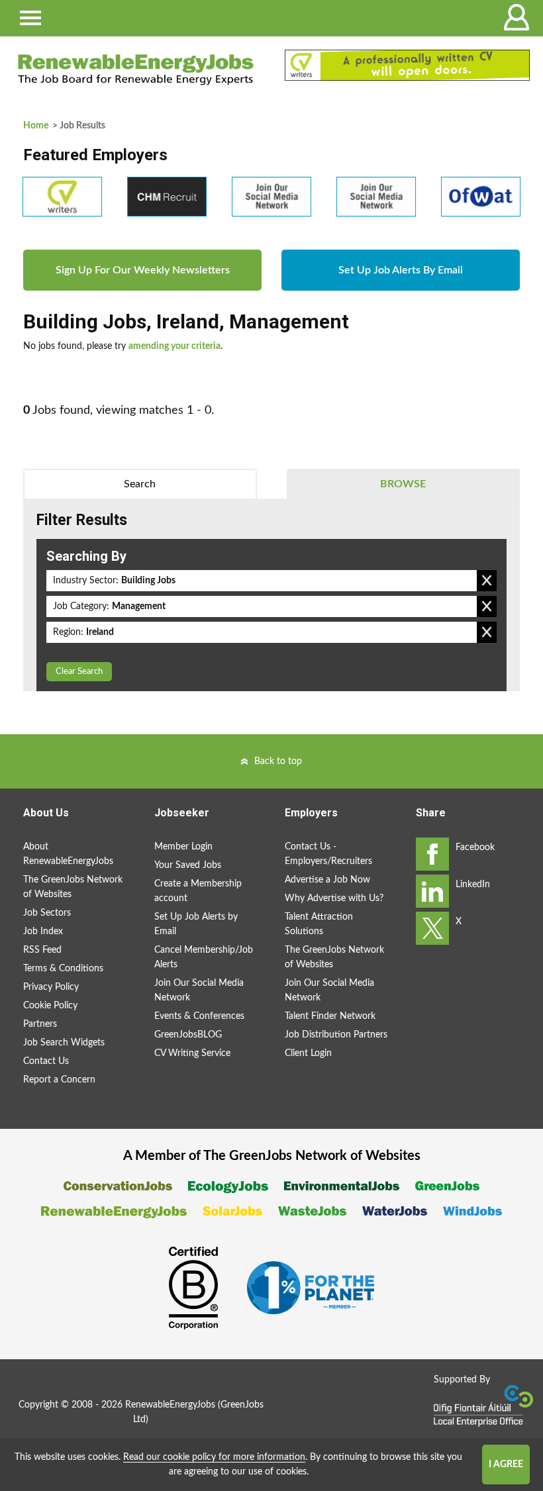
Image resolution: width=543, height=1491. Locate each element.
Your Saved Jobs (187, 865)
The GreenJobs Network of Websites (73, 887)
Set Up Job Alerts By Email (400, 270)
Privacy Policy (51, 987)
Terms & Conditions (63, 968)
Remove (487, 580)
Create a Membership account (198, 891)
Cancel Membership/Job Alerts (203, 957)
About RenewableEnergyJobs (68, 854)
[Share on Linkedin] (432, 891)
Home (35, 125)
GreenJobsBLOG (188, 1034)
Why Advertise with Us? (334, 898)
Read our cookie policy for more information (214, 1457)
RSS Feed (42, 950)
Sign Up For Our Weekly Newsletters (143, 270)
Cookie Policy (50, 1005)
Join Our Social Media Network (199, 990)
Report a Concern (59, 1079)
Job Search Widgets (64, 1042)
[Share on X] (432, 928)
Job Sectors (47, 913)
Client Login (308, 1053)
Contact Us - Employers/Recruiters (328, 854)
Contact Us (46, 1061)
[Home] (135, 69)
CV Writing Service (192, 1053)
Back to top (278, 761)
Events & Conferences (199, 1016)
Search (140, 484)
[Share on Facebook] (432, 854)
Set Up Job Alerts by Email (196, 924)
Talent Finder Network (330, 1016)
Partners (40, 1024)
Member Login (183, 846)
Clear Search (79, 671)
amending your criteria (174, 346)
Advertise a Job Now (327, 880)
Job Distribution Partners (336, 1034)
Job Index (43, 931)
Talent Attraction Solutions (319, 924)
